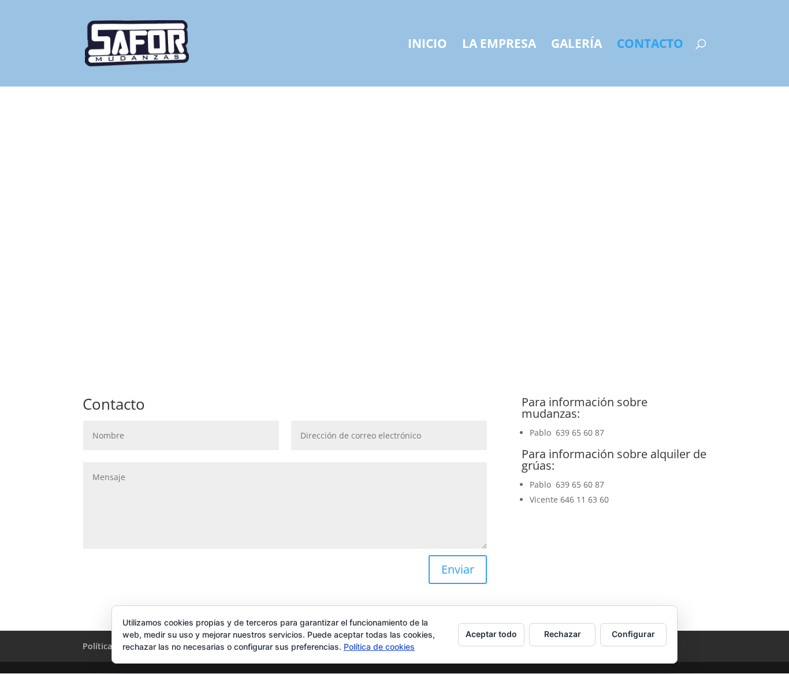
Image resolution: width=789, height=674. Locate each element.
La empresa (499, 45)
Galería (576, 45)
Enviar (457, 569)
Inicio (427, 45)
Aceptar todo (491, 634)
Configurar (633, 634)
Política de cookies (379, 646)
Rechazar (562, 634)
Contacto (650, 45)
